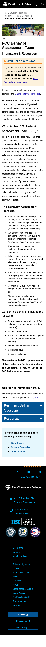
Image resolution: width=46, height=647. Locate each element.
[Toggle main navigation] (37, 4)
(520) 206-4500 (21, 509)
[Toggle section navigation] (3, 39)
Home (4, 12)
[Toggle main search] (43, 4)
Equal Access (19, 592)
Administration (19, 601)
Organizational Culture (23, 588)
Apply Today (22, 627)
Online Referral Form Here (27, 93)
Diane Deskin (17, 443)
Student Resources (18, 12)
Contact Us (18, 547)
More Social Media (29, 477)
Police (16, 576)
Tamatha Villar (18, 451)
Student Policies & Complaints (18, 15)
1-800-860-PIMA (21, 513)
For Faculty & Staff (21, 597)
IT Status (17, 580)
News (15, 584)
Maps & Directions (21, 572)
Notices (16, 605)
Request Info (22, 621)
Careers (16, 551)
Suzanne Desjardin (20, 447)
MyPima (35, 397)
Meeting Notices (20, 555)
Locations (17, 568)
